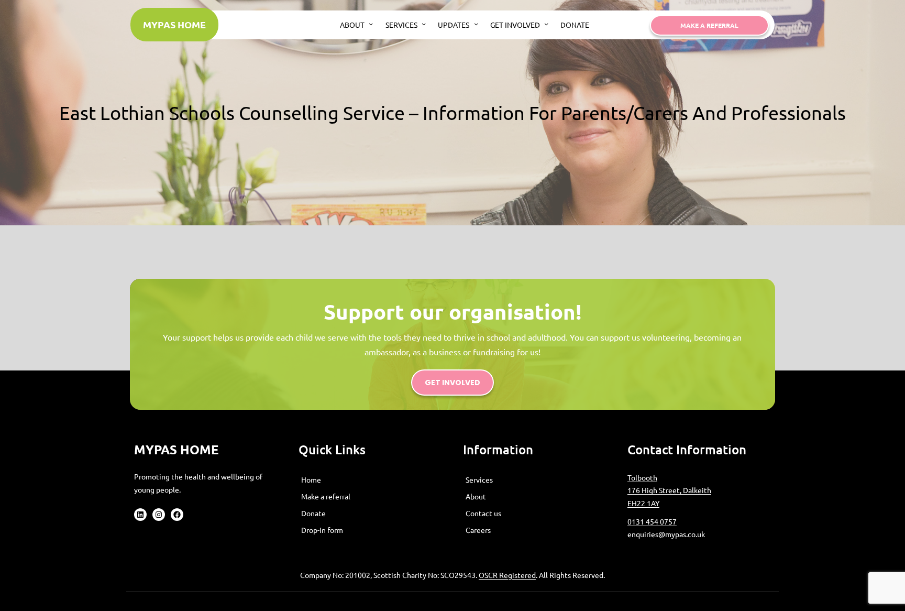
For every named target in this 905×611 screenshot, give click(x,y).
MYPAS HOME (174, 24)
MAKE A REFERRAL (709, 25)
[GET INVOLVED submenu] (546, 23)
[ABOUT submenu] (371, 23)
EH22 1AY (643, 503)
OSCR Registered (507, 575)
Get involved (452, 382)
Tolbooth (642, 477)
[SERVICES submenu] (424, 23)
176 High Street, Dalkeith (669, 490)
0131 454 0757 (652, 521)
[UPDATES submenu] (476, 23)
